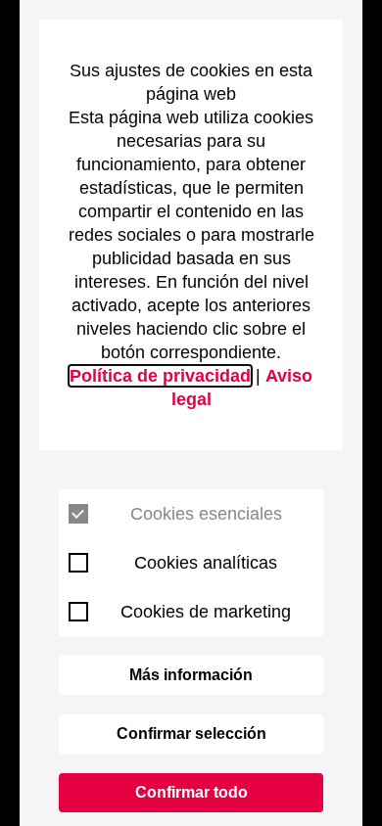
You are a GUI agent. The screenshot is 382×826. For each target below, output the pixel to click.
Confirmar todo (191, 792)
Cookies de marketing (205, 611)
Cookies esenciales (206, 514)
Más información (191, 674)
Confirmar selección (191, 733)
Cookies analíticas (205, 563)
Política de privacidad (160, 376)
